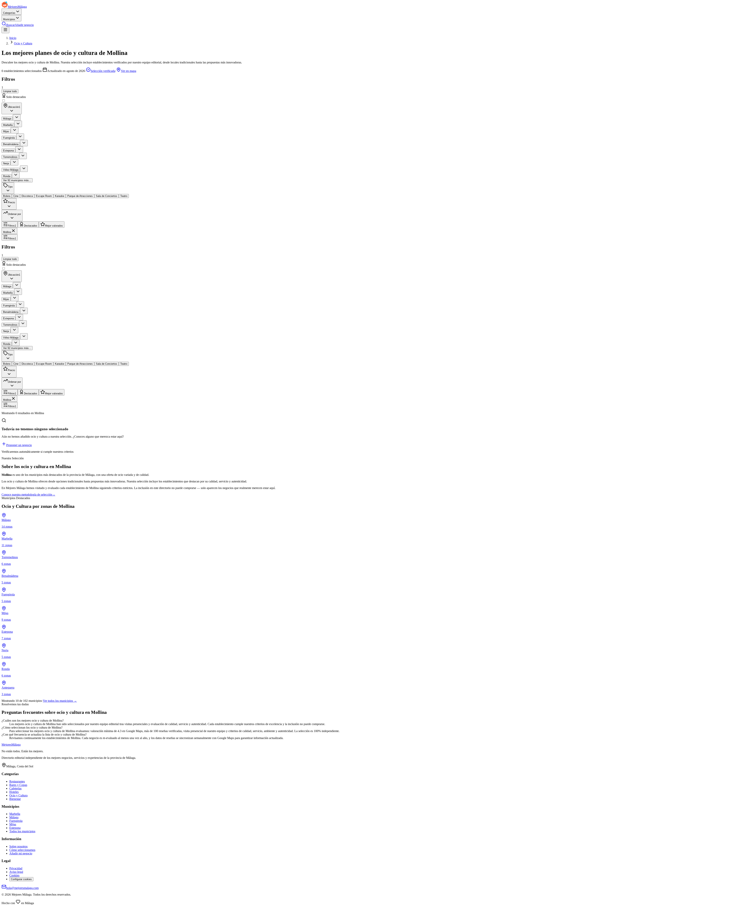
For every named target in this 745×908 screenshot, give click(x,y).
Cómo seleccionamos (22, 850)
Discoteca (27, 196)
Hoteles (14, 792)
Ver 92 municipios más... (17, 180)
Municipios (9, 19)
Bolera (6, 196)
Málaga (7, 118)
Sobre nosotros (18, 846)
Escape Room (44, 196)
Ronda (6, 176)
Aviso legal (16, 871)
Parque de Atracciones (80, 196)
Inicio (12, 38)
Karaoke (59, 196)
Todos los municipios (22, 831)
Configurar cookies (21, 879)
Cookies (14, 875)
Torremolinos (10, 157)
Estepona (8, 150)
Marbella (8, 125)
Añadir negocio (24, 25)
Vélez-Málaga (10, 169)
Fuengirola (9, 137)
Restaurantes (17, 781)
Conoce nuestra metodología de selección (28, 494)
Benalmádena (10, 144)
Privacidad (15, 868)
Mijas (6, 131)
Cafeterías (15, 788)
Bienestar (15, 799)
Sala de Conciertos (106, 196)
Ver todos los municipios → (60, 700)
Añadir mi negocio (20, 853)
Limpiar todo (10, 91)
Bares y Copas (18, 785)
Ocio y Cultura (23, 43)
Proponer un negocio (19, 445)
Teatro (123, 196)
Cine (15, 196)
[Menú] (5, 30)
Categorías (9, 12)
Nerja (6, 163)
